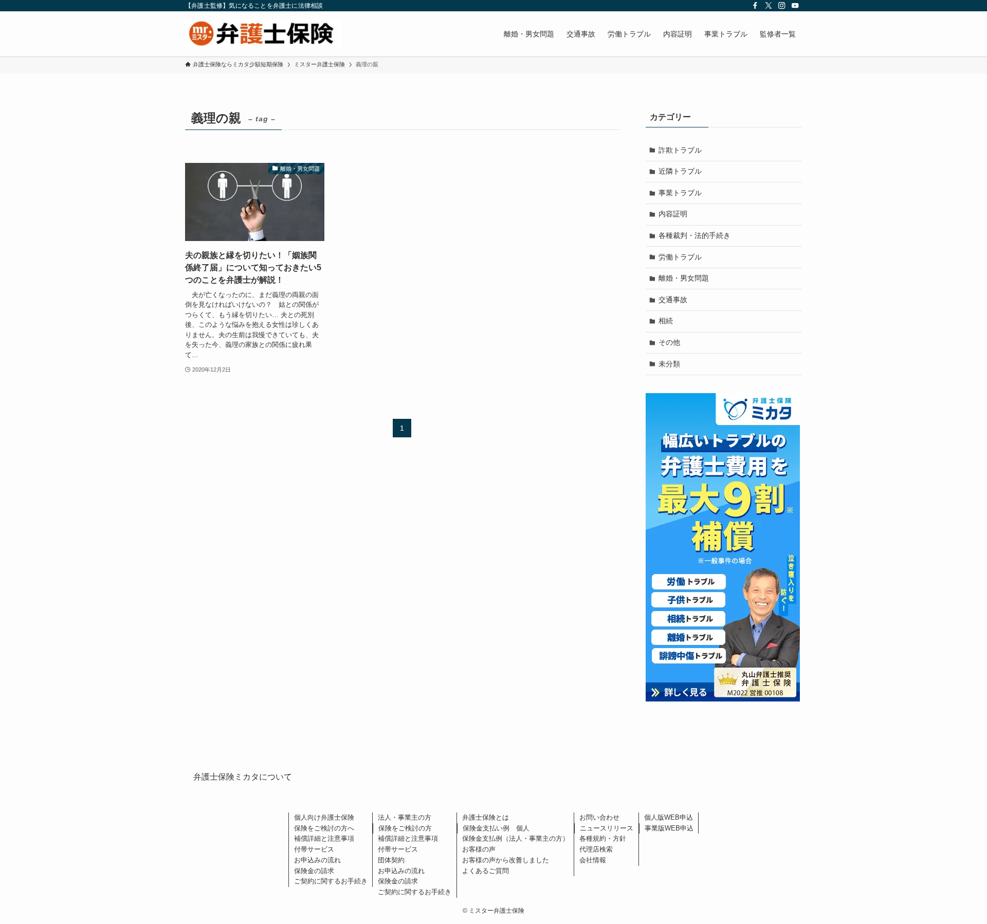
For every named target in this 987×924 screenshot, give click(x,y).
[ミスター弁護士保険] (263, 34)
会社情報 (592, 860)
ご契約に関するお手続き (331, 881)
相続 (666, 321)
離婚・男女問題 (684, 278)
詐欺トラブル (680, 150)
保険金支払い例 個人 (496, 828)
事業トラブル (680, 193)
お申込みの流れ (317, 860)
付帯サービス (314, 849)
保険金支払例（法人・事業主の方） (515, 838)
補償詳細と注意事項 (324, 838)
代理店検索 (596, 849)
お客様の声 (479, 849)
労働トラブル (680, 257)
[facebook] (755, 5)
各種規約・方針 (602, 838)
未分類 (669, 364)
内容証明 (673, 214)
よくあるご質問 (485, 871)
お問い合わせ (599, 817)
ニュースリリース (606, 828)
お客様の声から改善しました (505, 860)
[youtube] (795, 5)
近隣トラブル (680, 171)
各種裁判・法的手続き (694, 235)
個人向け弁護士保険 (324, 817)
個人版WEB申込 (668, 817)
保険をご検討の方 (405, 828)
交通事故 (673, 299)
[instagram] (782, 5)
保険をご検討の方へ (324, 828)
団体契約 (391, 860)
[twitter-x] (768, 5)
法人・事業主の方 (404, 817)
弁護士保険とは (485, 817)
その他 (669, 342)
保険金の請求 (314, 871)
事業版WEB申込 (669, 828)
